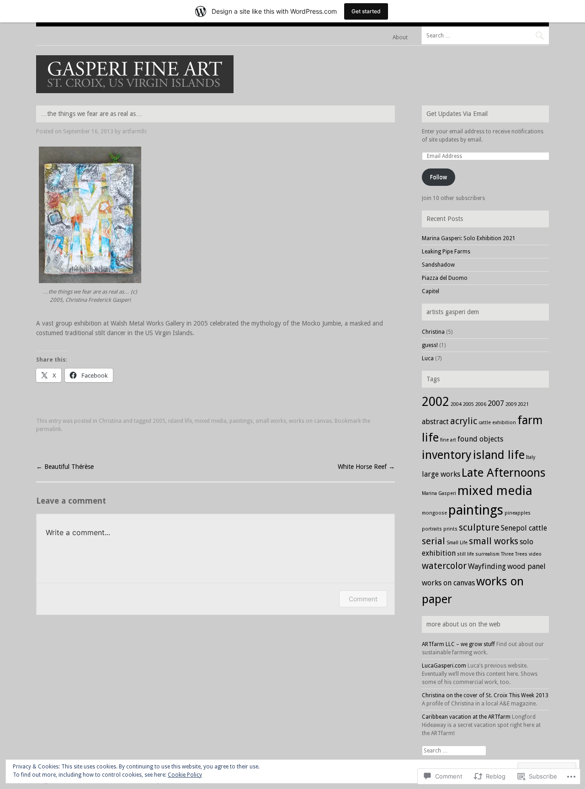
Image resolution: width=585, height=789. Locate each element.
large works (441, 474)
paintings (241, 421)
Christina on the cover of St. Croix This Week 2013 (485, 695)
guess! (430, 345)
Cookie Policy (185, 775)
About (400, 37)
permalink (48, 429)
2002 (435, 401)
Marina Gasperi (439, 493)
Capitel (430, 291)
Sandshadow (438, 265)
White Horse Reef (366, 466)
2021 (523, 404)
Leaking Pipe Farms (446, 251)
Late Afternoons (504, 472)
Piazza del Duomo (445, 278)
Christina (110, 421)
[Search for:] (485, 35)
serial (433, 541)
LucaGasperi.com (444, 666)
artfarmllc (134, 131)
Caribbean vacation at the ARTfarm (466, 717)
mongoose (434, 513)
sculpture (479, 527)
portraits (432, 529)
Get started (366, 11)
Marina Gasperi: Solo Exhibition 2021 (469, 238)
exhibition (504, 423)
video (535, 554)
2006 (480, 404)
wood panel (526, 566)
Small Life (457, 543)
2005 (159, 421)
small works (270, 421)
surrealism (487, 554)
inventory (447, 455)
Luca (428, 358)
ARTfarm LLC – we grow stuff (458, 644)
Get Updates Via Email (457, 113)
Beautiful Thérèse (65, 466)
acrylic (463, 421)
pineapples (518, 513)
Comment (363, 599)
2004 (456, 404)
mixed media (211, 421)
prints (450, 529)
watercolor (444, 565)
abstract (435, 421)
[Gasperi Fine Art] (135, 91)
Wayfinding (487, 566)
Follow (438, 177)
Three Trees (514, 554)
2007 (496, 403)
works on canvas (310, 421)
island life (180, 421)
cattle (485, 423)
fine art (448, 440)
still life (465, 554)
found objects (480, 439)
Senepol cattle (524, 528)
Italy (530, 457)
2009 (510, 404)
